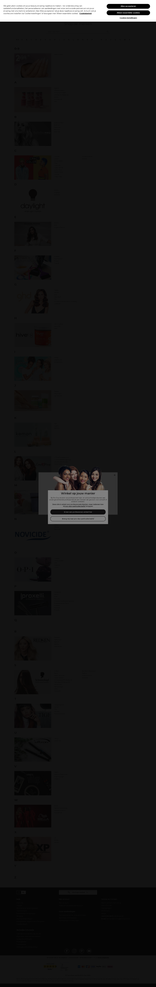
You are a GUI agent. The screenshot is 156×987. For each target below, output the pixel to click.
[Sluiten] (152, 10)
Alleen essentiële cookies (128, 13)
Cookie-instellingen (128, 18)
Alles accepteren (128, 6)
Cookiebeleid (85, 14)
